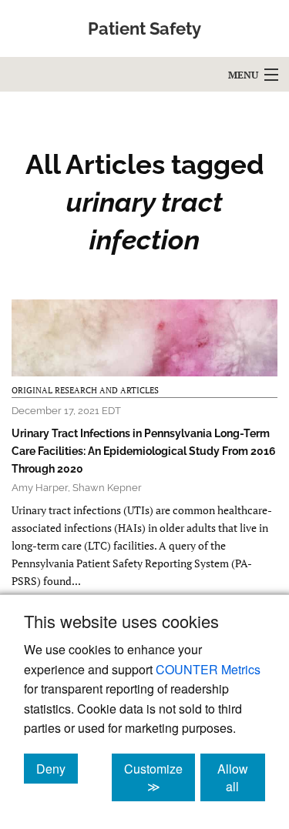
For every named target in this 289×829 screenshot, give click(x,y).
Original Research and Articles (85, 390)
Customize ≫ (159, 777)
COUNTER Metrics (208, 669)
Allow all (241, 777)
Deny (57, 768)
